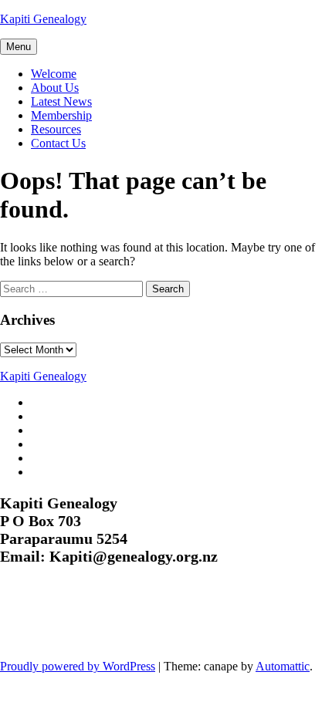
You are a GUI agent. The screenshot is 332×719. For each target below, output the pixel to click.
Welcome (53, 73)
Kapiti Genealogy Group (102, 621)
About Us (55, 87)
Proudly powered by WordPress (77, 666)
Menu (18, 46)
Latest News (61, 101)
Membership (61, 115)
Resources (56, 129)
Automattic (283, 666)
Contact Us (58, 143)
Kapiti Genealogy (43, 18)
